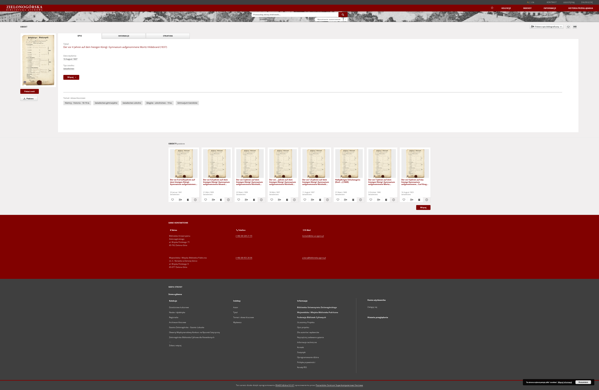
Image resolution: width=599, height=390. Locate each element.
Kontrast (552, 2)
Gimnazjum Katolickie (187, 103)
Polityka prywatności (306, 362)
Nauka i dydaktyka (177, 312)
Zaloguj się (587, 2)
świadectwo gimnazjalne (106, 103)
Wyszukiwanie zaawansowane (329, 19)
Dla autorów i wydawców (308, 332)
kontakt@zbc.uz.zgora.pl (313, 236)
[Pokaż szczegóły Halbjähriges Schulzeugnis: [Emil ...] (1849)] (360, 200)
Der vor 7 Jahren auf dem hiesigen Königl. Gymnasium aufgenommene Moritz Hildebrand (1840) (381, 181)
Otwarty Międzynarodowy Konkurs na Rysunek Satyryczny (194, 332)
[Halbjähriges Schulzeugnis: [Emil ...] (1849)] (349, 163)
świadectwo (68, 68)
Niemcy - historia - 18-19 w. (77, 103)
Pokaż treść (29, 91)
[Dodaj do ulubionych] (568, 27)
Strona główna (175, 294)
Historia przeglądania (580, 8)
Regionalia (173, 317)
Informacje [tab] (123, 36)
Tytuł (235, 312)
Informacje (550, 8)
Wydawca (237, 322)
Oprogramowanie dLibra (308, 357)
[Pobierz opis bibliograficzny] (180, 200)
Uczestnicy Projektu (305, 322)
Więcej (423, 207)
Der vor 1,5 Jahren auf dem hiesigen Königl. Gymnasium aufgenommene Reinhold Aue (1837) (315, 181)
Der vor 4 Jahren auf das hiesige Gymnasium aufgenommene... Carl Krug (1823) (414, 181)
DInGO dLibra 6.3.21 (285, 385)
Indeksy (527, 8)
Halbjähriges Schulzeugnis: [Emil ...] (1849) (347, 180)
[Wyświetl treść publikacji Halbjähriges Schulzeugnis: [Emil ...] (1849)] (353, 200)
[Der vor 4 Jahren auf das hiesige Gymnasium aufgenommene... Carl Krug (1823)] (415, 163)
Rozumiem (583, 382)
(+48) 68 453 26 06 (244, 257)
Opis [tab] (80, 36)
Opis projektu (303, 327)
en (532, 2)
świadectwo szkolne (132, 103)
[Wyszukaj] (343, 14)
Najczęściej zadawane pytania (310, 337)
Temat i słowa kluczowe (243, 317)
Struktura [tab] (168, 36)
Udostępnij (569, 2)
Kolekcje (506, 8)
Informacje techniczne (307, 342)
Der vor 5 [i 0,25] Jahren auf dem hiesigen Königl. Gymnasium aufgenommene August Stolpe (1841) (183, 181)
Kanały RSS (302, 367)
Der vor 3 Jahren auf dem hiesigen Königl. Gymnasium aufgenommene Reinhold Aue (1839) (249, 181)
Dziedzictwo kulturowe (179, 307)
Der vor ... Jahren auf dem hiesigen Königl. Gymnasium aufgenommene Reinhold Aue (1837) (282, 181)
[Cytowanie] (575, 27)
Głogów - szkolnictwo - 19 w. (159, 103)
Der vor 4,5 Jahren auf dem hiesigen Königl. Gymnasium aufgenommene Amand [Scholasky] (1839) (216, 181)
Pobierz (30, 98)
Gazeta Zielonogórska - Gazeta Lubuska (186, 327)
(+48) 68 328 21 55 (244, 236)
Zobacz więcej (175, 345)
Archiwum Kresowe (177, 322)
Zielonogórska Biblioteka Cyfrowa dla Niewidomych (191, 337)
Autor (235, 307)
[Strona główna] (491, 8)
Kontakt (300, 347)
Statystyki (301, 352)
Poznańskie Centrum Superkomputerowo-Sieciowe (339, 385)
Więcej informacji (565, 382)
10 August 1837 (70, 59)
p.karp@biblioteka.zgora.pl (314, 257)
